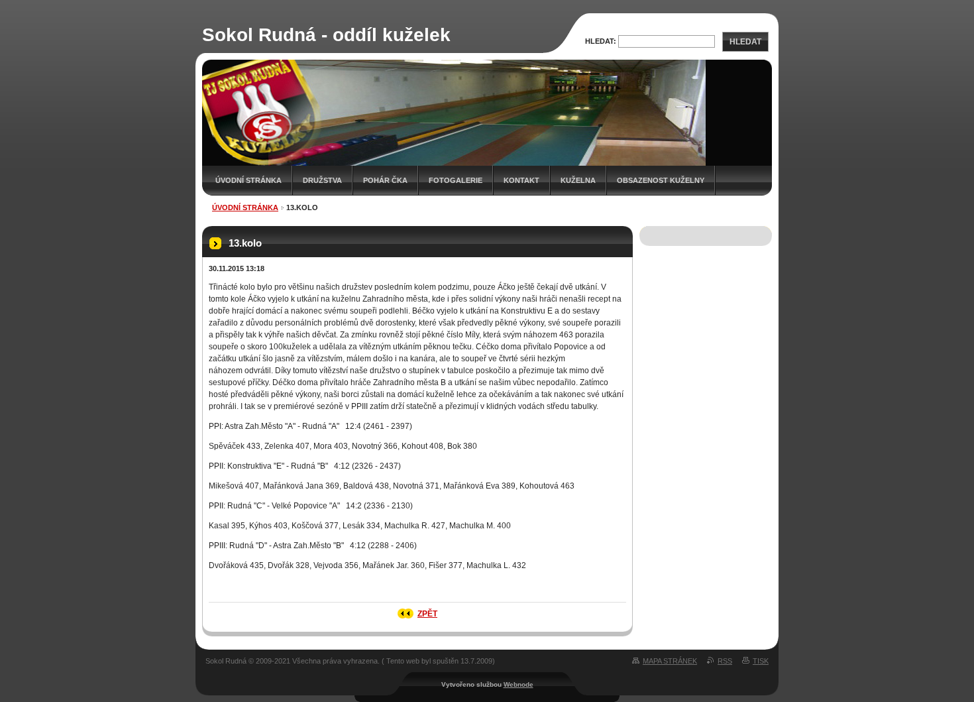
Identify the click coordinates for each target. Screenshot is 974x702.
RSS (725, 661)
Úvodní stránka (248, 180)
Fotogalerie (455, 180)
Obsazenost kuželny (660, 180)
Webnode (518, 684)
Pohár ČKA (385, 180)
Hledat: (600, 41)
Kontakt (521, 180)
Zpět (427, 613)
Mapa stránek (670, 661)
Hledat (745, 41)
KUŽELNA (578, 180)
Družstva (322, 180)
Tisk (761, 661)
